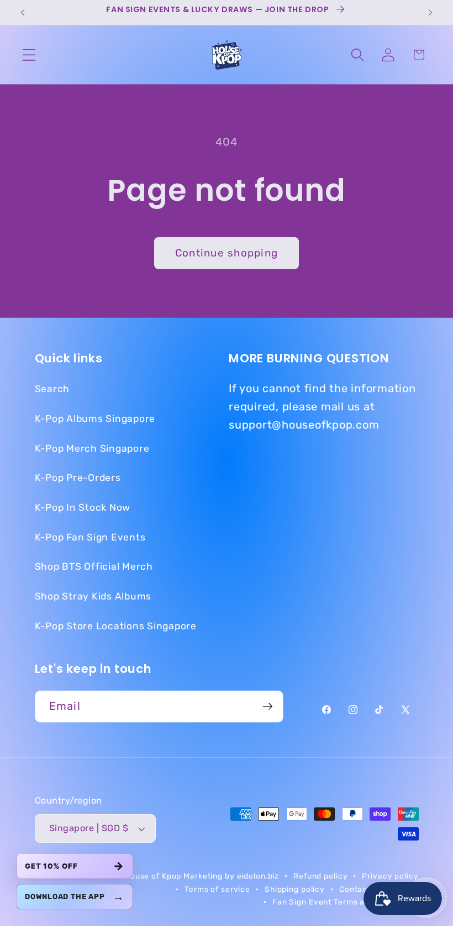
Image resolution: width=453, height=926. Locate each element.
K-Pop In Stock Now (83, 507)
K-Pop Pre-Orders (78, 477)
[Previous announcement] (23, 13)
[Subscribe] (267, 706)
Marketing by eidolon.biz (231, 875)
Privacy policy (390, 875)
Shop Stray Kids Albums (93, 596)
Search (52, 388)
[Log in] (388, 55)
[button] (29, 55)
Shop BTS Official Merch (94, 566)
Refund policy (320, 875)
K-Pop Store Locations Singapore (116, 625)
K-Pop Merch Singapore (92, 448)
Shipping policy (295, 889)
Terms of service (217, 889)
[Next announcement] (430, 13)
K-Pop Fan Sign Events (90, 537)
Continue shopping (226, 253)
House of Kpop (153, 875)
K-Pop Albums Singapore (95, 418)
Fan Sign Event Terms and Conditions (345, 901)
